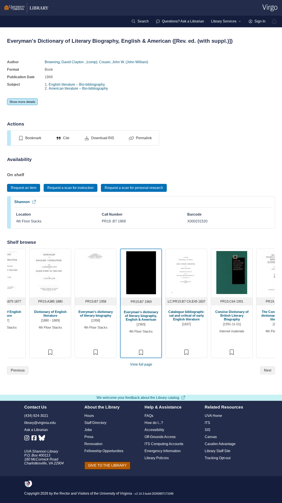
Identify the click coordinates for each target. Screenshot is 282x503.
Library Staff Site (217, 451)
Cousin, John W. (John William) (123, 62)
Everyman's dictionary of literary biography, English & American (141, 315)
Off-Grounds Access (160, 437)
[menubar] (198, 21)
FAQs (149, 416)
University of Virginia (116, 493)
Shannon (22, 202)
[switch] (29, 138)
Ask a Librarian (36, 430)
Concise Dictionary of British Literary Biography (232, 315)
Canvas (211, 437)
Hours (89, 416)
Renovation (93, 444)
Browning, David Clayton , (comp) (71, 62)
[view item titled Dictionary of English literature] (50, 272)
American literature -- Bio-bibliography (78, 88)
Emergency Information (163, 451)
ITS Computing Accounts (164, 444)
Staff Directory (95, 423)
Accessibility (154, 430)
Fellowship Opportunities (103, 451)
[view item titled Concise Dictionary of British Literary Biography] (231, 272)
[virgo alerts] (274, 21)
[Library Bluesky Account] (42, 439)
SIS (207, 430)
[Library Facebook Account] (35, 439)
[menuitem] (140, 21)
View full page (141, 364)
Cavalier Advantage (220, 444)
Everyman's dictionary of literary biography (95, 313)
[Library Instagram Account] (28, 439)
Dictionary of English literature (50, 313)
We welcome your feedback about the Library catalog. (138, 397)
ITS (207, 423)
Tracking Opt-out (217, 458)
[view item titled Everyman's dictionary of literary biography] (96, 272)
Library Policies (157, 458)
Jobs (88, 430)
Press (88, 437)
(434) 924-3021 (36, 416)
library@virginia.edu (40, 423)
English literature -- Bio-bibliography (77, 84)
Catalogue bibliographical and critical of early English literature (186, 315)
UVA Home (213, 416)
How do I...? (154, 423)
